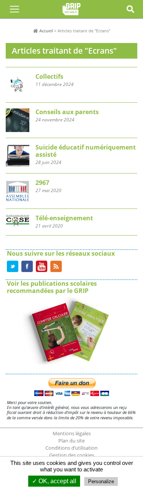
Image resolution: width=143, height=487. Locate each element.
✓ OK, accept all (54, 481)
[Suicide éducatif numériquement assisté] (71, 158)
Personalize (101, 481)
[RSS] (56, 265)
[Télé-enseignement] (71, 225)
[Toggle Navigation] (14, 9)
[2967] (71, 193)
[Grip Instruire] (72, 9)
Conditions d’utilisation (71, 447)
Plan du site (71, 440)
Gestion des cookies (71, 455)
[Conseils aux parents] (71, 123)
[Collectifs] (71, 84)
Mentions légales (72, 433)
